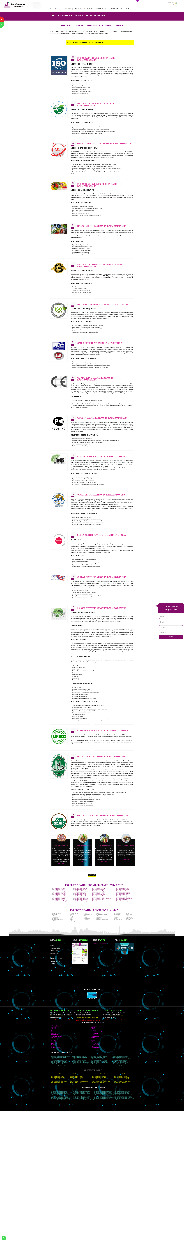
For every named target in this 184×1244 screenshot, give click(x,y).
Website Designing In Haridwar (120, 1063)
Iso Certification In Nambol (98, 892)
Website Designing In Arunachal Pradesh (122, 1058)
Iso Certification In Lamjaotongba (124, 898)
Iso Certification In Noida (76, 1082)
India (53, 1046)
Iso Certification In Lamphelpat (99, 900)
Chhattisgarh (55, 1029)
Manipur (94, 1037)
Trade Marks (78, 8)
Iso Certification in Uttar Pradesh (59, 1081)
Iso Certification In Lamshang (123, 893)
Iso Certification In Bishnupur (80, 888)
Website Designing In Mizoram (59, 1057)
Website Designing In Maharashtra (81, 1063)
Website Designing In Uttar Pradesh (81, 1065)
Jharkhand (95, 1033)
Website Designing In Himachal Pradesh (101, 1065)
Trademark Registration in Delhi (59, 1091)
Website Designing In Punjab (120, 1057)
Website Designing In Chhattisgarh (81, 1062)
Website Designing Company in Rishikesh (122, 1065)
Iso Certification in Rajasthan (99, 1073)
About (57, 8)
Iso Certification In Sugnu (122, 896)
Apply (92, 875)
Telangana (95, 1043)
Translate (179, 4)
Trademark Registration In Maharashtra (61, 1096)
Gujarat (94, 1030)
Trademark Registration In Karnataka (103, 1094)
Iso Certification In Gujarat (77, 1077)
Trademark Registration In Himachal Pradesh (123, 1098)
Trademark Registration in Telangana (60, 1097)
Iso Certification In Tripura (121, 1076)
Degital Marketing (55, 961)
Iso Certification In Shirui (98, 896)
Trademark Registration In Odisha (121, 1092)
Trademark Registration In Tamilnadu (103, 1093)
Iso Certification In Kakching (99, 888)
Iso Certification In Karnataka (99, 1077)
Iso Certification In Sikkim (77, 1076)
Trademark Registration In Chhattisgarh (122, 1096)
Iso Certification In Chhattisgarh (78, 1078)
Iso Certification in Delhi (57, 1073)
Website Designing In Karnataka (99, 1061)
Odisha (54, 1040)
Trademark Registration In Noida (102, 1098)
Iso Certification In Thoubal (59, 892)
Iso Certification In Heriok (98, 893)
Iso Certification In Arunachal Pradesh (101, 1081)
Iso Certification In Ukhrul (59, 889)
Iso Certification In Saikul (122, 899)
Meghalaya (55, 1037)
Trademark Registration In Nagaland (103, 1092)
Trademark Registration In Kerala (82, 1096)
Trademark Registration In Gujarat (82, 1094)
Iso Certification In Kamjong (59, 894)
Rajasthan (55, 1042)
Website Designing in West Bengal (59, 1062)
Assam (54, 1027)
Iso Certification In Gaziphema (123, 900)
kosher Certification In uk (121, 1082)
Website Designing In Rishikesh (120, 1056)
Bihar (93, 1027)
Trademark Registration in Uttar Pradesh (61, 1098)
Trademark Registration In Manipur (82, 1097)
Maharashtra (95, 1036)
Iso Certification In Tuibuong (80, 900)
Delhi (93, 1029)
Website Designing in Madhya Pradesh (61, 1056)
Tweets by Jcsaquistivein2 (100, 943)
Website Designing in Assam (58, 1058)
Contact (127, 8)
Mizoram (54, 1039)
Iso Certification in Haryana (58, 1077)
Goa (53, 1030)
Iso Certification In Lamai (59, 896)
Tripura (54, 1044)
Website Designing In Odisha (98, 1057)
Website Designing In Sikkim (79, 1060)
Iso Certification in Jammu (77, 1073)
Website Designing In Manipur (99, 1063)
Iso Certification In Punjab (58, 1076)
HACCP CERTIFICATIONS (104, 846)
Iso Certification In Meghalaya (100, 1080)
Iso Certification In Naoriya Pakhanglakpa (101, 898)
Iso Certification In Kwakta (98, 894)
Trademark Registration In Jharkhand (103, 1096)
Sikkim (94, 1042)
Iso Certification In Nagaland (99, 1075)
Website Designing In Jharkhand (120, 1062)
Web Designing (88, 8)
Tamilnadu (55, 1043)
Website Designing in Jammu (79, 1056)
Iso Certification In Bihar (76, 1075)
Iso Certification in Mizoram (121, 1073)
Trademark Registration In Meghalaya (104, 1097)
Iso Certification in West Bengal (122, 1077)
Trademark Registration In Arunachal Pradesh (62, 1099)
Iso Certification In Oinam (80, 893)
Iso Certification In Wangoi (80, 894)
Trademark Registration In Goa (81, 1098)
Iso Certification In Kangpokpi (60, 891)
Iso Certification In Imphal (59, 888)
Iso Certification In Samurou (59, 897)
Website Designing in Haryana (59, 1061)
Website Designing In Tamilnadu (99, 1060)
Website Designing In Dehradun (99, 1056)
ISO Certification (66, 8)
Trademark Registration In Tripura (121, 1093)
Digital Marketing (116, 8)
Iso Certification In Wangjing (122, 889)
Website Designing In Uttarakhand (100, 1062)
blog (52, 956)
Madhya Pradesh (57, 1036)
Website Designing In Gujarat (99, 1058)
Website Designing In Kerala (119, 1061)
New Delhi (94, 1039)
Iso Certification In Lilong (122, 894)
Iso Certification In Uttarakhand (122, 1080)
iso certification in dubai (118, 1099)
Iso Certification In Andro (79, 892)
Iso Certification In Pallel (98, 897)
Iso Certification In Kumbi (80, 896)
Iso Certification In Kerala (99, 1078)
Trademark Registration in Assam (59, 1092)
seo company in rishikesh (101, 1099)
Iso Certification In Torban (59, 898)
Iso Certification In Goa (57, 1082)
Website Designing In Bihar (79, 1058)
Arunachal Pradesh (97, 1026)
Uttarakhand (95, 1044)
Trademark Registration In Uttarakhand (122, 1097)
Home (50, 8)
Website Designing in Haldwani (59, 1063)
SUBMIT (171, 637)
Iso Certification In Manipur (77, 1080)
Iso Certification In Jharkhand (122, 1078)
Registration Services (102, 8)
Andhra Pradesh (56, 1026)
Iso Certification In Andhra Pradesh (123, 1081)
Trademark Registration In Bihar (81, 1092)
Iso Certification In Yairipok (98, 891)
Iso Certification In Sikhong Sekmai (61, 900)
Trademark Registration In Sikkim (82, 1093)
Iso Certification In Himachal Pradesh (79, 1081)
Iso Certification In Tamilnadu (99, 1076)
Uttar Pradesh (56, 1047)
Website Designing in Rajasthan (59, 1060)
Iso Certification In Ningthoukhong (124, 891)
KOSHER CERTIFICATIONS (83, 846)
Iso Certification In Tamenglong (81, 891)
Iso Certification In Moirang (122, 888)
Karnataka (55, 1034)
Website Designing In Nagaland (80, 1057)
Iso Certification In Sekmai (59, 899)
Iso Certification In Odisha (121, 1075)
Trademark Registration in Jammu (82, 1091)
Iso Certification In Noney (59, 893)
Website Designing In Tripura (120, 1060)
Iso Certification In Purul (79, 897)
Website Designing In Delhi (79, 1061)
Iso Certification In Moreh (98, 889)
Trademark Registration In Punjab (60, 1093)
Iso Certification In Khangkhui (81, 898)
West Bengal (95, 1047)
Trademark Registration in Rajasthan (103, 1091)
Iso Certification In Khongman (123, 897)
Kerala (93, 1034)
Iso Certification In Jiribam (80, 889)
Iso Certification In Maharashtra (59, 1078)
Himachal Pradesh (97, 1032)
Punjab (94, 1040)
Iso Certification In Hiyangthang (81, 899)
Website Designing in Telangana (59, 1065)
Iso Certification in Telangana (58, 1080)
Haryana (54, 1032)
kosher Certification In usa (99, 1082)
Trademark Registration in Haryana (60, 1094)
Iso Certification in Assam (58, 1075)
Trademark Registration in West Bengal (122, 1094)
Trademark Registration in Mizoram (121, 1091)
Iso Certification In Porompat (123, 892)
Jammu (54, 1033)
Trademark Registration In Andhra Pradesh (84, 1099)
